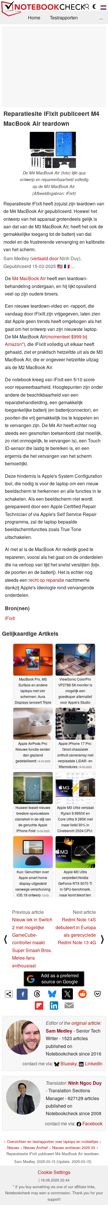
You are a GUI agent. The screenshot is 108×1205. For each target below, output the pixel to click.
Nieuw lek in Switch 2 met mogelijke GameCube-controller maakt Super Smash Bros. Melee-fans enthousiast (32, 942)
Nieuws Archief (35, 1147)
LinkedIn (93, 1063)
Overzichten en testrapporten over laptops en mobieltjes (52, 1141)
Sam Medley (59, 1030)
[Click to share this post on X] (67, 993)
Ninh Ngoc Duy (85, 1083)
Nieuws (13, 1147)
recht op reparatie (46, 580)
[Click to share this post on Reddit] (82, 993)
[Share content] (9, 994)
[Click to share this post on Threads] (37, 994)
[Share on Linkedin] (53, 1005)
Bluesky (68, 1063)
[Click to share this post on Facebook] (22, 994)
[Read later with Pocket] (97, 993)
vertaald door (45, 258)
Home (34, 17)
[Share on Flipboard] (38, 1005)
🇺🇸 (60, 266)
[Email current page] (69, 1005)
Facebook (92, 1123)
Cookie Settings (54, 1172)
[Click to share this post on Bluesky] (52, 994)
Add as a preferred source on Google (60, 978)
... (101, 17)
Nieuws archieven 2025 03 (73, 1147)
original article (85, 1023)
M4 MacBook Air (29, 278)
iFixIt (10, 618)
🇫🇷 (67, 266)
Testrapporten (64, 17)
